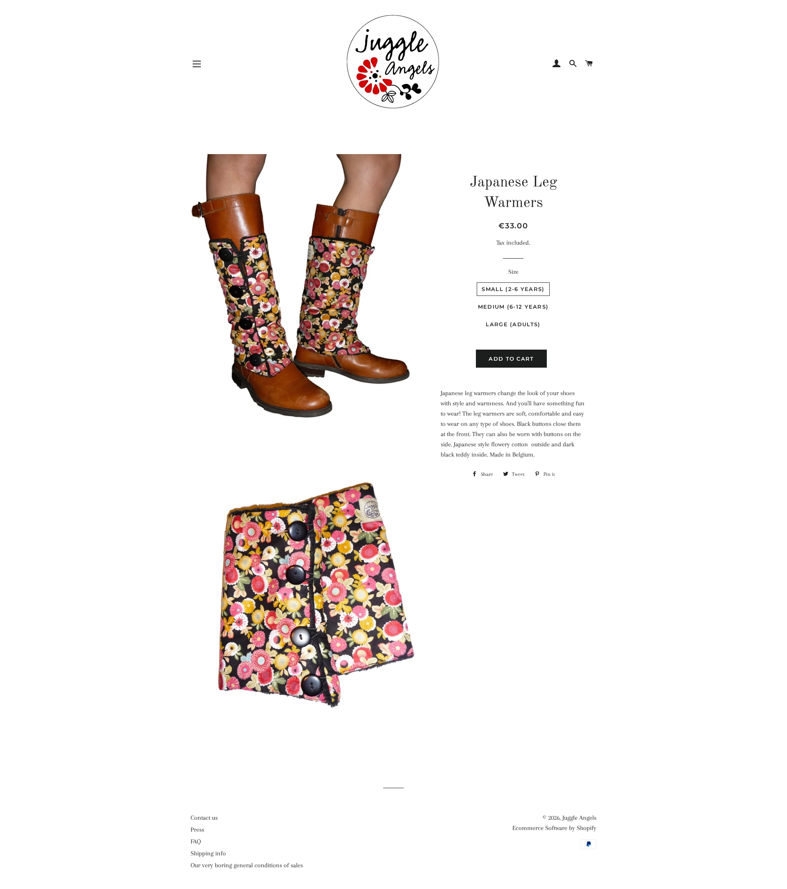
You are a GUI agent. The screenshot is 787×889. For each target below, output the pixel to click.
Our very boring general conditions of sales (247, 865)
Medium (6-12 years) (513, 306)
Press (197, 829)
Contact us (204, 817)
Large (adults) (513, 324)
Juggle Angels (579, 817)
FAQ (196, 841)
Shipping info (208, 853)
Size (513, 271)
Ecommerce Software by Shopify (554, 828)
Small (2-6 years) (513, 289)
